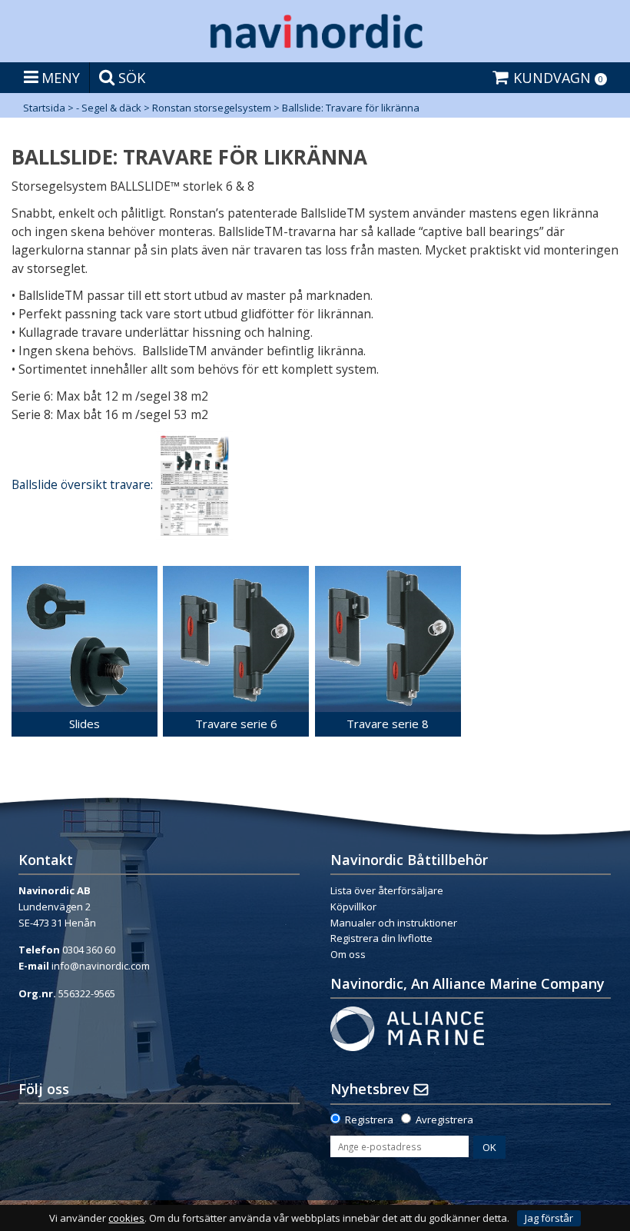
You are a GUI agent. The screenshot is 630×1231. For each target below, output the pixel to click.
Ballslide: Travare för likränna (350, 108)
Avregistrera (444, 1119)
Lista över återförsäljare (386, 890)
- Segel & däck (108, 108)
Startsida (44, 108)
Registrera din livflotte (381, 938)
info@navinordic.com (100, 966)
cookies (126, 1218)
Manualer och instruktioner (393, 923)
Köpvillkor (353, 906)
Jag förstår (549, 1218)
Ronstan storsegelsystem (211, 108)
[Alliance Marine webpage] (407, 1028)
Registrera (369, 1119)
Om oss (348, 954)
